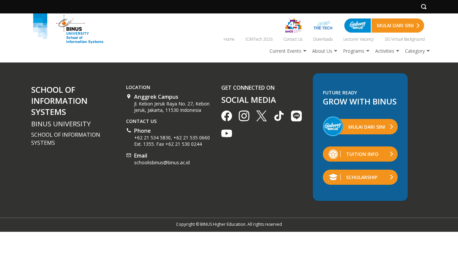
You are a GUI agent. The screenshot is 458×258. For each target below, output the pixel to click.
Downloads (323, 39)
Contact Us (292, 39)
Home (229, 39)
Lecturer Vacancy (358, 39)
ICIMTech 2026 (259, 39)
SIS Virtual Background (405, 39)
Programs (353, 51)
